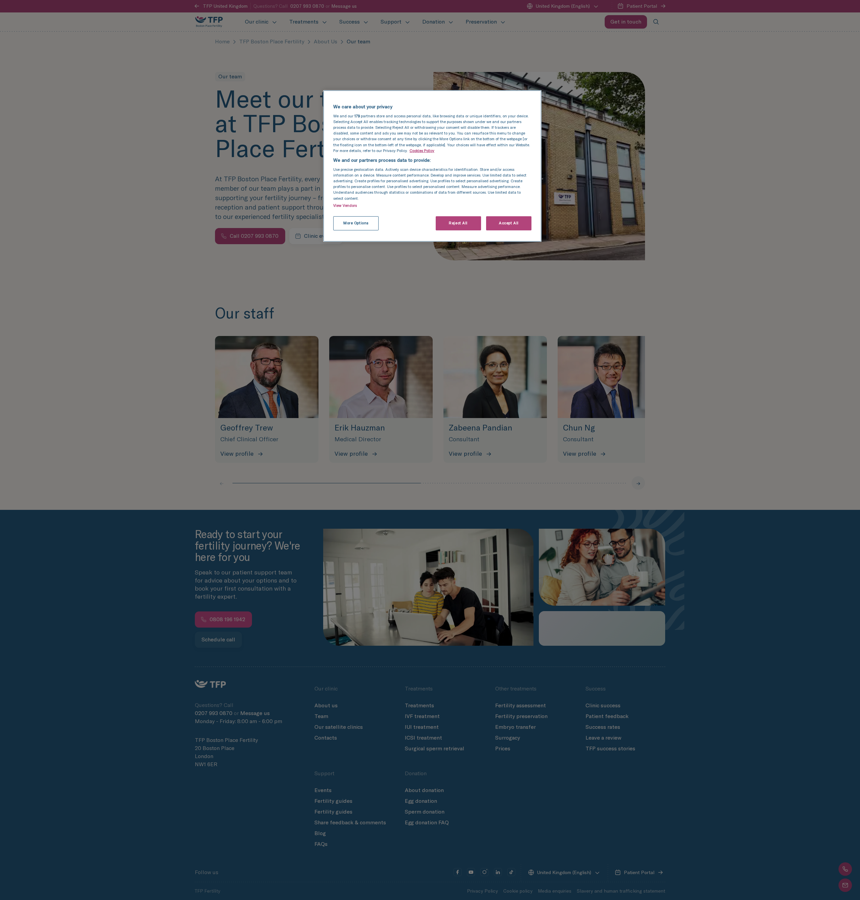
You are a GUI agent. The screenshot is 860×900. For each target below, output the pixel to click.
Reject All (458, 223)
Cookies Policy (422, 150)
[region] (432, 166)
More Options (356, 223)
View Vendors (345, 205)
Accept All (509, 223)
